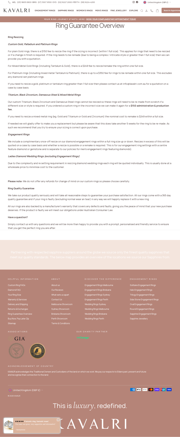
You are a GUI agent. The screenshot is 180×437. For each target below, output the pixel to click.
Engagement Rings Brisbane (98, 290)
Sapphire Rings (66, 10)
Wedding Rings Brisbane (96, 314)
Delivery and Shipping (18, 304)
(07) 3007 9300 (45, 2)
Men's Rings (101, 10)
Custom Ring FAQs (16, 285)
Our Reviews (57, 290)
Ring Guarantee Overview (20, 314)
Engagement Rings (45, 10)
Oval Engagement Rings (141, 304)
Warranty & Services (17, 299)
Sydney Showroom (60, 309)
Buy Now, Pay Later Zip (18, 318)
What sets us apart (60, 294)
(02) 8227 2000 (65, 2)
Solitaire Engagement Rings (143, 285)
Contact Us (56, 299)
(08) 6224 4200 (88, 2)
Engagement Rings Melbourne (99, 285)
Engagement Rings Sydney (97, 294)
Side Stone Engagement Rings (144, 299)
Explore (133, 10)
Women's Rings (84, 10)
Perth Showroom (59, 318)
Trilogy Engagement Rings (142, 294)
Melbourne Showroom (61, 304)
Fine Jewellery (119, 10)
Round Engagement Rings (142, 309)
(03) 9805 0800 (24, 2)
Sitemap (12, 323)
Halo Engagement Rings (141, 290)
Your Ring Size (14, 294)
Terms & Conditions (60, 323)
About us (55, 285)
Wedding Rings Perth (94, 318)
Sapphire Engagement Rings (143, 314)
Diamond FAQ (14, 290)
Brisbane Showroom (60, 314)
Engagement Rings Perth (96, 299)
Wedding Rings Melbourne (97, 309)
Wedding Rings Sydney (95, 304)
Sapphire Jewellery (139, 318)
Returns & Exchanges (18, 309)
